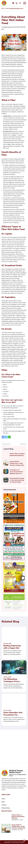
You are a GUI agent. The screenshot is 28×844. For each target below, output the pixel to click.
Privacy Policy (6, 808)
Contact (4, 805)
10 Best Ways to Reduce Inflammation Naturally (18, 816)
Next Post (23, 444)
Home (3, 799)
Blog (3, 802)
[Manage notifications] (24, 840)
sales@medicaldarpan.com (13, 8)
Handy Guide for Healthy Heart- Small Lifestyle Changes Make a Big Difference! (19, 826)
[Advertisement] (14, 746)
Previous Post (6, 444)
